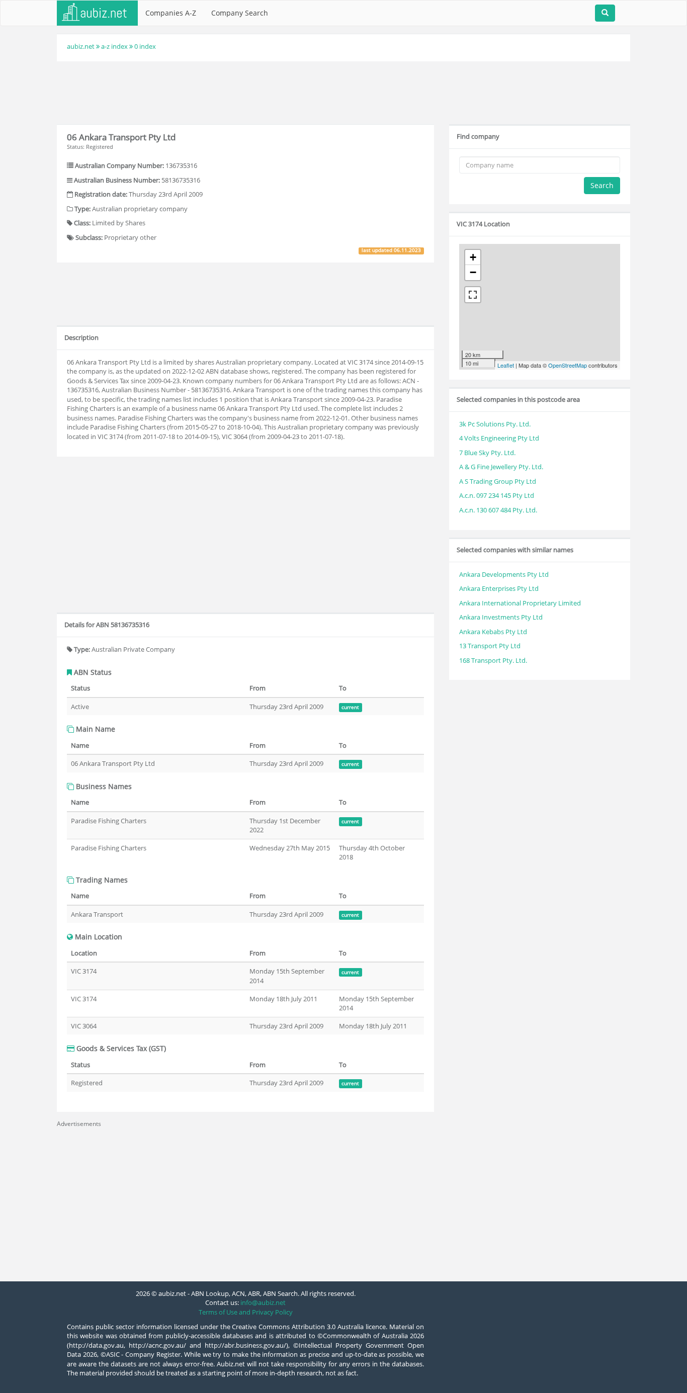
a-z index (114, 46)
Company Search (239, 13)
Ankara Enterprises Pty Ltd (499, 588)
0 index (145, 46)
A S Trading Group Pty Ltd (497, 481)
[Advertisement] (343, 91)
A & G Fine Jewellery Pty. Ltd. (501, 466)
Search (602, 185)
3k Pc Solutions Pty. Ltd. (495, 423)
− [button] (473, 272)
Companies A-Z (170, 13)
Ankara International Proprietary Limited (520, 602)
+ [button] (473, 257)
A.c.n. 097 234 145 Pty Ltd (496, 495)
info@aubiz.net (263, 1302)
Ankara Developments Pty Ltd (504, 574)
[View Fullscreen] (472, 294)
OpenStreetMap (567, 365)
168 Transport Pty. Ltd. (493, 660)
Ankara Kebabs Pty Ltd (493, 631)
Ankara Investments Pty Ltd (501, 617)
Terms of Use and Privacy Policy (246, 1312)
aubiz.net (81, 46)
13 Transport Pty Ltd (490, 645)
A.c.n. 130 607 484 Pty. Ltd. (498, 509)
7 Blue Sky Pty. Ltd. (487, 452)
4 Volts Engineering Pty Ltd (499, 438)
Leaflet (505, 365)
